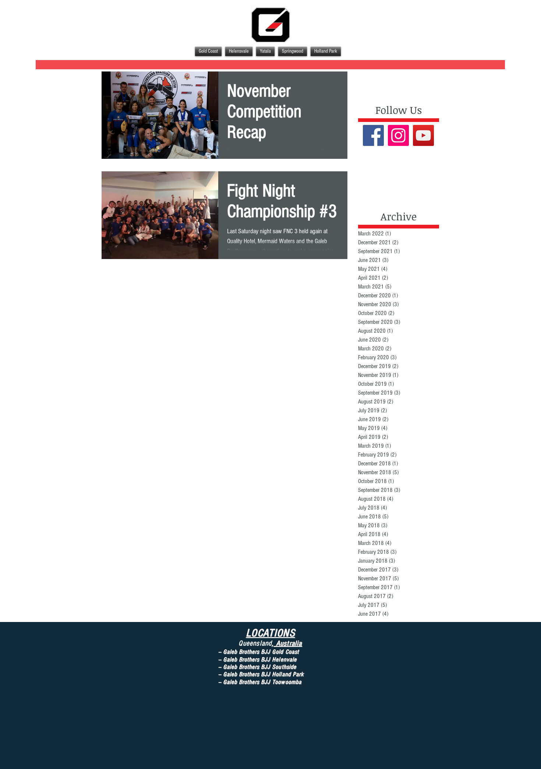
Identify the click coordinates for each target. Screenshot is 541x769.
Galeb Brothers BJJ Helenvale (260, 659)
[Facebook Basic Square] (373, 135)
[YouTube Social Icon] (423, 135)
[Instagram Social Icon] (398, 135)
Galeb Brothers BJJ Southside (260, 666)
